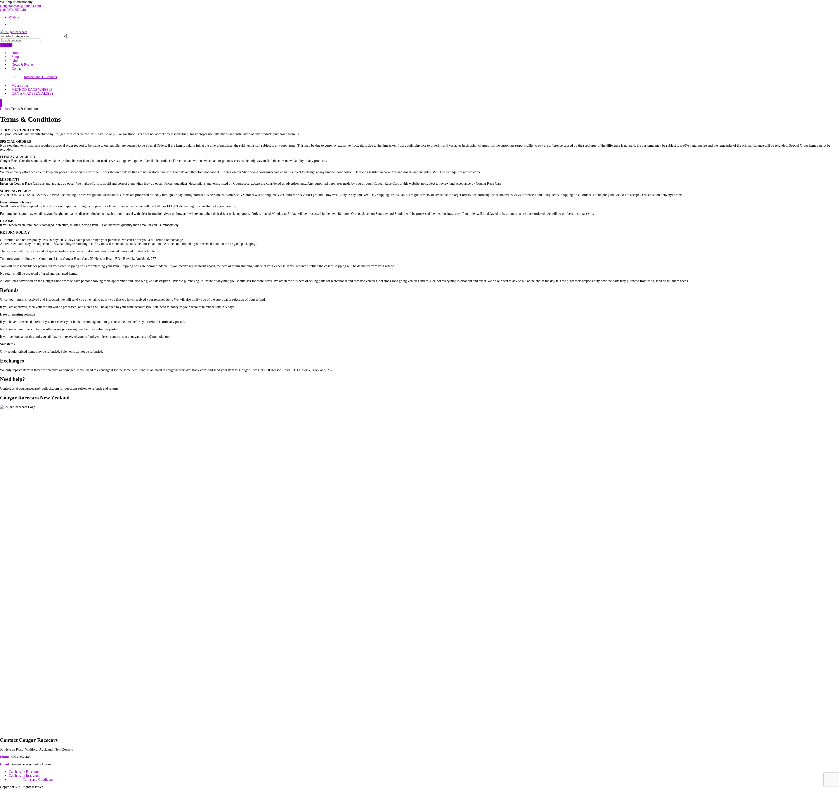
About (16, 60)
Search (6, 45)
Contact (17, 68)
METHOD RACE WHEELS (32, 89)
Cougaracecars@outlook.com (20, 6)
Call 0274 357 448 (13, 10)
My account (20, 85)
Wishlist (14, 17)
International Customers (40, 77)
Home (16, 53)
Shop (15, 57)
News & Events (22, 64)
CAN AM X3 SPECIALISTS (32, 93)
